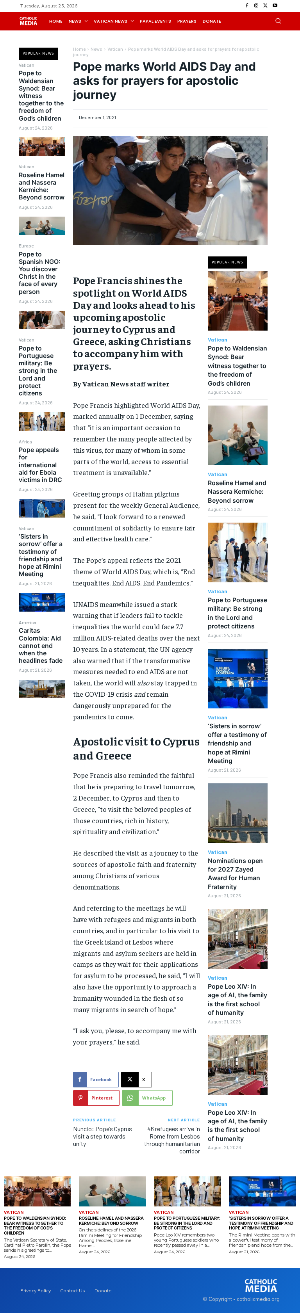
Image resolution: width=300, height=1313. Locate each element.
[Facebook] (247, 6)
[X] (265, 6)
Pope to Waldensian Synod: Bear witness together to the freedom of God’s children (41, 95)
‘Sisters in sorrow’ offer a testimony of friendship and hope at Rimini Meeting (40, 555)
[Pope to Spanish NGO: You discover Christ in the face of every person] (42, 320)
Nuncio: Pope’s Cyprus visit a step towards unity (102, 1136)
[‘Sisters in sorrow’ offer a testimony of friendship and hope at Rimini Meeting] (42, 602)
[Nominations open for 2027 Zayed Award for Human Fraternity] (238, 813)
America (27, 622)
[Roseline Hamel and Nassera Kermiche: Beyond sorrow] (42, 226)
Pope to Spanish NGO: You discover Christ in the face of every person (40, 272)
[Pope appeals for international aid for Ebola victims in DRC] (42, 508)
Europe (26, 245)
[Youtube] (275, 6)
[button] (278, 21)
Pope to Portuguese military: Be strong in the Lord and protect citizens (38, 370)
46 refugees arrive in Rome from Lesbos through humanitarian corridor (172, 1140)
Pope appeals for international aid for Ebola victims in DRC (40, 465)
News (96, 49)
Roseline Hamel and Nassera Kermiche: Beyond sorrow (41, 186)
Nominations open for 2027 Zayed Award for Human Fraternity (235, 874)
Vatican (26, 65)
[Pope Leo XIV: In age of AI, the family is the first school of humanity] (238, 939)
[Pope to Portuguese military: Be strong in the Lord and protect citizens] (42, 421)
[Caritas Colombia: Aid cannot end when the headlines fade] (42, 689)
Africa (25, 441)
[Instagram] (256, 6)
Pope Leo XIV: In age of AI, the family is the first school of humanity (237, 1125)
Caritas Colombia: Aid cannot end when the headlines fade (40, 645)
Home (79, 49)
